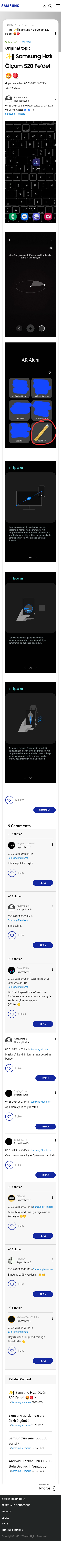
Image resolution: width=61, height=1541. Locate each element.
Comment (44, 810)
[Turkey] (10, 5)
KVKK (5, 1524)
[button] (50, 98)
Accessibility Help (13, 1499)
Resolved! (26, 42)
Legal (5, 1517)
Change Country (12, 1530)
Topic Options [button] (50, 33)
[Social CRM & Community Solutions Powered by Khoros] (47, 1487)
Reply (43, 882)
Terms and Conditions (16, 1505)
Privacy (7, 1511)
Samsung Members (15, 113)
